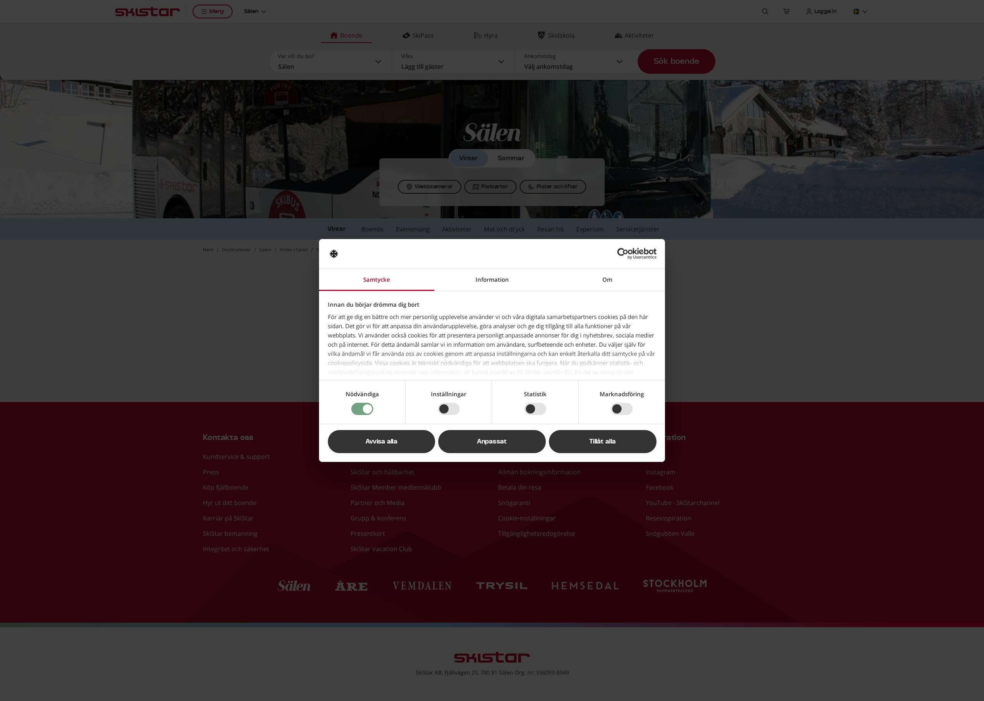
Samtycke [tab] (376, 279)
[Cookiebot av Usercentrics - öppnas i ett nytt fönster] (623, 253)
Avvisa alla (382, 442)
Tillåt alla (602, 442)
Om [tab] (607, 279)
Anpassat (492, 442)
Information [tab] (492, 279)
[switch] (449, 409)
